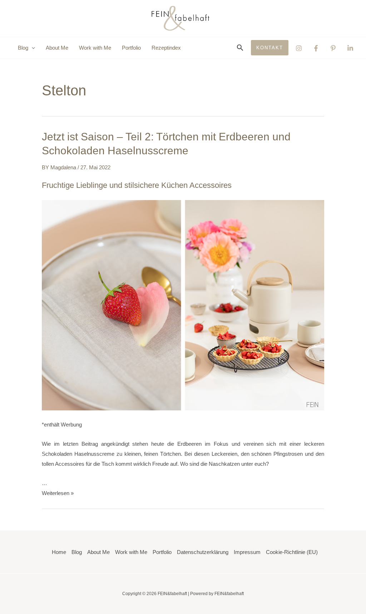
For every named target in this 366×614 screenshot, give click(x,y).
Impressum (247, 552)
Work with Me (95, 48)
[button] (31, 48)
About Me (57, 48)
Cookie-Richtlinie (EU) (292, 552)
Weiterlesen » (58, 493)
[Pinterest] (333, 48)
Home (59, 552)
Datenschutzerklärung (202, 552)
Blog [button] (23, 48)
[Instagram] (299, 48)
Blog (76, 552)
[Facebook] (316, 48)
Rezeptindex (166, 48)
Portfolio (131, 48)
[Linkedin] (350, 48)
